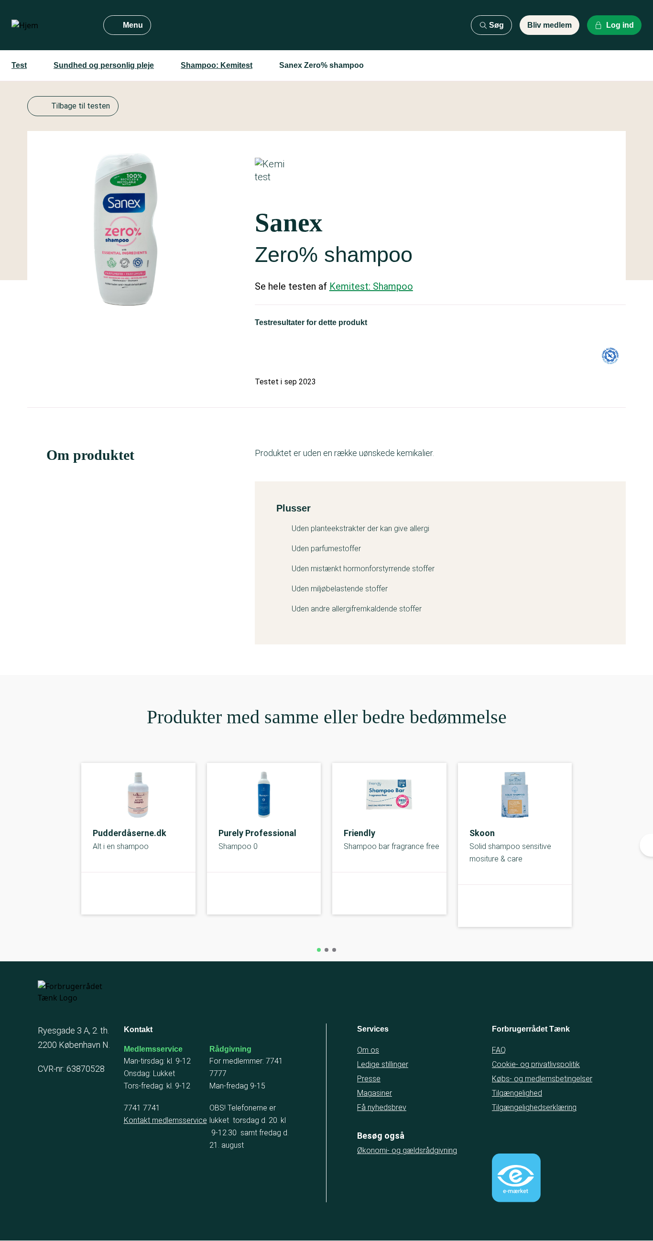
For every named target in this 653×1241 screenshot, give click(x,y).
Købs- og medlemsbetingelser (542, 1078)
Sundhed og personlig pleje (104, 65)
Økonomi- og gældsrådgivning (407, 1150)
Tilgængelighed (517, 1093)
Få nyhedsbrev (381, 1107)
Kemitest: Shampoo (371, 286)
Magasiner (374, 1093)
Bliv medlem (549, 25)
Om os (368, 1050)
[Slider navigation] (319, 950)
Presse (369, 1078)
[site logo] (49, 25)
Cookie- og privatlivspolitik (536, 1064)
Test (19, 65)
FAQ (499, 1050)
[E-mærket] (516, 1178)
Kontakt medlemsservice (165, 1120)
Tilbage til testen (80, 105)
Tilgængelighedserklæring (534, 1107)
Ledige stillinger (382, 1064)
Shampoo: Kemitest (216, 65)
